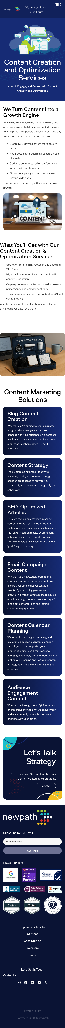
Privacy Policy (32, 1010)
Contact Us (9, 975)
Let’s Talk (46, 786)
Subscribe (32, 850)
